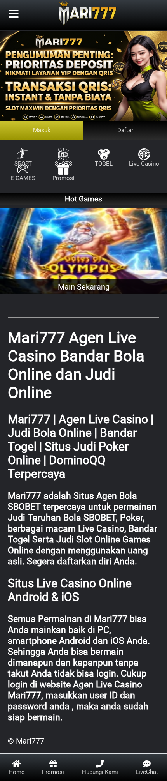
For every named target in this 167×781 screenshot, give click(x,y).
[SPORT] (23, 150)
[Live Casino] (144, 150)
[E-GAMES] (23, 164)
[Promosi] (63, 164)
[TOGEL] (103, 150)
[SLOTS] (63, 150)
